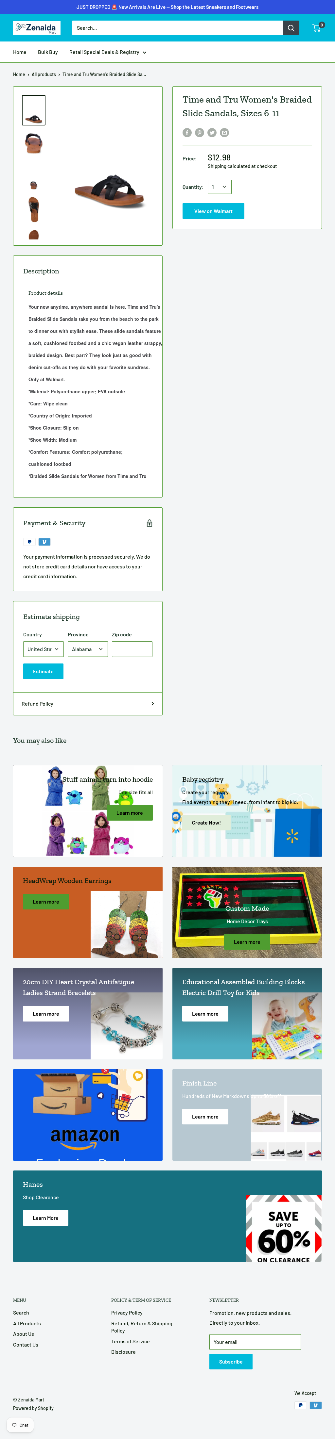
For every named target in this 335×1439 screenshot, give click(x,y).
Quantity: (193, 187)
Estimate (43, 671)
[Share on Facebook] (187, 132)
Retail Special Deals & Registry (104, 52)
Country (32, 634)
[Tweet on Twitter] (212, 132)
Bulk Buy (48, 52)
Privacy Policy (127, 1312)
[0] (316, 28)
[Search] (291, 28)
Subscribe (231, 1361)
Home (19, 52)
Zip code (122, 634)
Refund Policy (37, 703)
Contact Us (25, 1344)
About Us (23, 1334)
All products (44, 74)
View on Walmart (168, 11)
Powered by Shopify (33, 1408)
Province (78, 634)
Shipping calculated (229, 166)
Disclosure (123, 1352)
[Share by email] (224, 132)
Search (21, 1312)
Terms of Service (130, 1341)
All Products (27, 1323)
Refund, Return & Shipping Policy (141, 1326)
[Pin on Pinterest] (199, 132)
